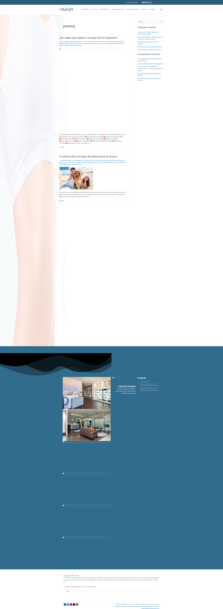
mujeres (116, 162)
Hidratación (86, 162)
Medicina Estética (132, 9)
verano (73, 160)
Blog (161, 9)
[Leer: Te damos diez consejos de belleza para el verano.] (76, 178)
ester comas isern (69, 162)
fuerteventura (78, 162)
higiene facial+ (94, 162)
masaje (107, 43)
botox (103, 41)
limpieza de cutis (94, 43)
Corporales (104, 9)
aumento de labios (96, 41)
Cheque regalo (110, 41)
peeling (112, 43)
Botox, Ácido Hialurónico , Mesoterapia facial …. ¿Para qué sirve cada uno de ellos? (150, 68)
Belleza (144, 9)
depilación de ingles (64, 43)
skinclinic (79, 164)
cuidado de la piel (109, 160)
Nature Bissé (122, 162)
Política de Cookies (153, 606)
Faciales (94, 9)
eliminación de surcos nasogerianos (80, 43)
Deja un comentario (64, 41)
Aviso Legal (130, 606)
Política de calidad (120, 606)
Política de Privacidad (140, 606)
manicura (102, 43)
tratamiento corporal (68, 45)
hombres (100, 162)
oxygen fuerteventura (65, 164)
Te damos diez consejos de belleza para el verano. (88, 156)
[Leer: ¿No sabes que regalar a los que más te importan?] (90, 89)
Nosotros (85, 9)
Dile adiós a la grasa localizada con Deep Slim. (150, 47)
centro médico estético (98, 160)
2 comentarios (63, 160)
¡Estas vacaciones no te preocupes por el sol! (150, 50)
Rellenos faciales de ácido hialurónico (154, 64)
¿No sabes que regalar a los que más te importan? (88, 37)
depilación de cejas (119, 41)
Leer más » (62, 147)
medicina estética (108, 162)
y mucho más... (78, 45)
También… (153, 9)
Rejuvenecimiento (117, 9)
